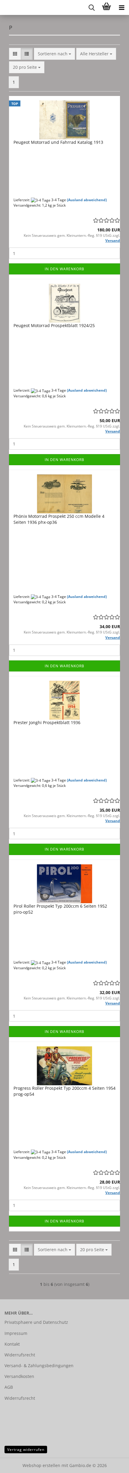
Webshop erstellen (41, 1465)
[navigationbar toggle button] (121, 7)
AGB (8, 1387)
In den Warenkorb (64, 268)
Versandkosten (19, 1376)
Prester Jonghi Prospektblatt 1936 (47, 722)
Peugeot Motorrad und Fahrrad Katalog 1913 (58, 142)
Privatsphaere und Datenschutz (36, 1322)
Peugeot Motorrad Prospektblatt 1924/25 (54, 325)
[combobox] (54, 54)
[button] (15, 54)
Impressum (15, 1333)
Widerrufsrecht (19, 1355)
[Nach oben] (113, 1464)
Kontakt (12, 1344)
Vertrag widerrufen (25, 1449)
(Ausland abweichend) (87, 199)
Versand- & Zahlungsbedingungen (39, 1365)
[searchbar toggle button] (91, 7)
